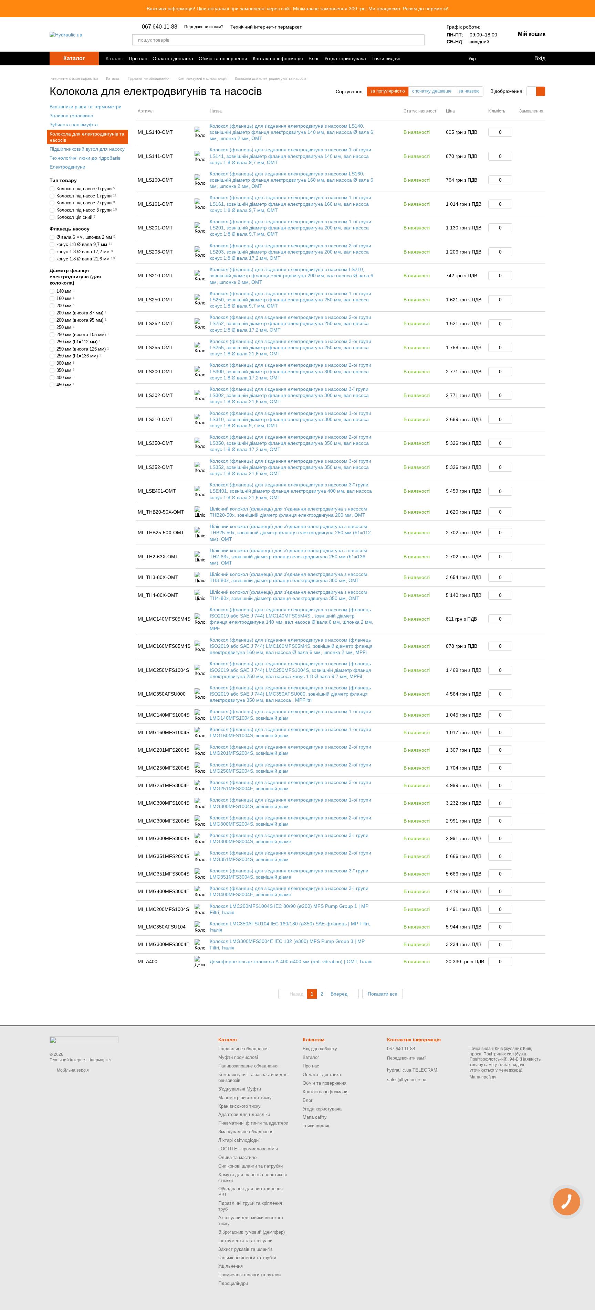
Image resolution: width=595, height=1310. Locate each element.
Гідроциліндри (233, 1283)
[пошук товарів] (419, 39)
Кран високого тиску (239, 1106)
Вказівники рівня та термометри (86, 106)
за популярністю (387, 91)
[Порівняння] (494, 58)
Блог (314, 58)
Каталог (114, 58)
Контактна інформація (278, 58)
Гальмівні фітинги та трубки (247, 1257)
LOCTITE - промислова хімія (248, 1148)
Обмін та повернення (223, 58)
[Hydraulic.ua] (84, 1039)
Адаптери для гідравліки (244, 1114)
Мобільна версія (72, 1070)
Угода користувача (345, 58)
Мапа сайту (315, 1117)
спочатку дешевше (431, 91)
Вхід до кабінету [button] (320, 1048)
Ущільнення (230, 1266)
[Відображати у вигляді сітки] (531, 91)
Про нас (138, 58)
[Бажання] (512, 58)
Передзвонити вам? (203, 26)
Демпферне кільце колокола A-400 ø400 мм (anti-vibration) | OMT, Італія (291, 961)
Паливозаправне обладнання (248, 1066)
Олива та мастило (237, 1157)
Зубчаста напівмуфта (74, 124)
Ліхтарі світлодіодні (239, 1140)
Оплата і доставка (173, 58)
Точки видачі (386, 58)
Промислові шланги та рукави (249, 1274)
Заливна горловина (71, 115)
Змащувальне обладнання (245, 1131)
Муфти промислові (238, 1057)
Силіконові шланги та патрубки (250, 1166)
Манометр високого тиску (245, 1097)
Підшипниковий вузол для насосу (87, 149)
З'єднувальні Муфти (239, 1089)
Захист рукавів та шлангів (245, 1249)
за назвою (469, 91)
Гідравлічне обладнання (243, 1048)
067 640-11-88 (159, 27)
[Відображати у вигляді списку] (540, 91)
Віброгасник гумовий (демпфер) (251, 1232)
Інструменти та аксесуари (245, 1240)
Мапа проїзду (483, 1077)
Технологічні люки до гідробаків (85, 158)
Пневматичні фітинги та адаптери (253, 1123)
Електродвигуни (67, 167)
